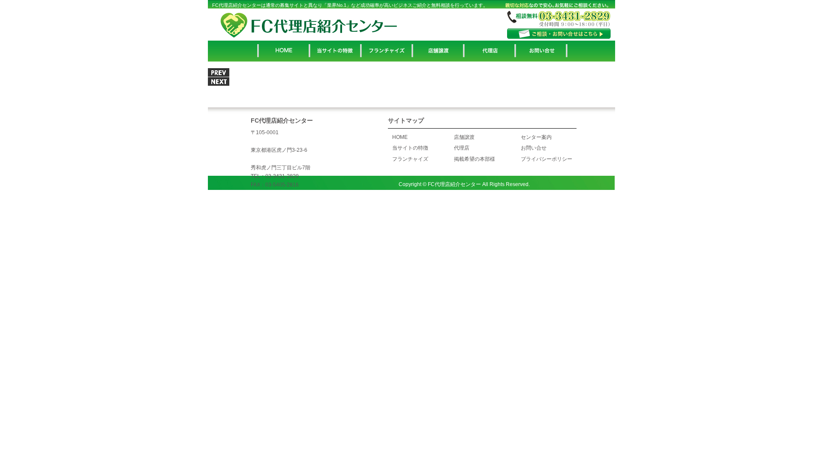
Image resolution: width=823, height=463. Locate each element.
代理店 (461, 148)
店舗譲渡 (464, 137)
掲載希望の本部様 (474, 159)
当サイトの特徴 (410, 148)
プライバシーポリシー (546, 159)
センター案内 (536, 137)
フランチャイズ (410, 159)
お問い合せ (534, 148)
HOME (400, 137)
